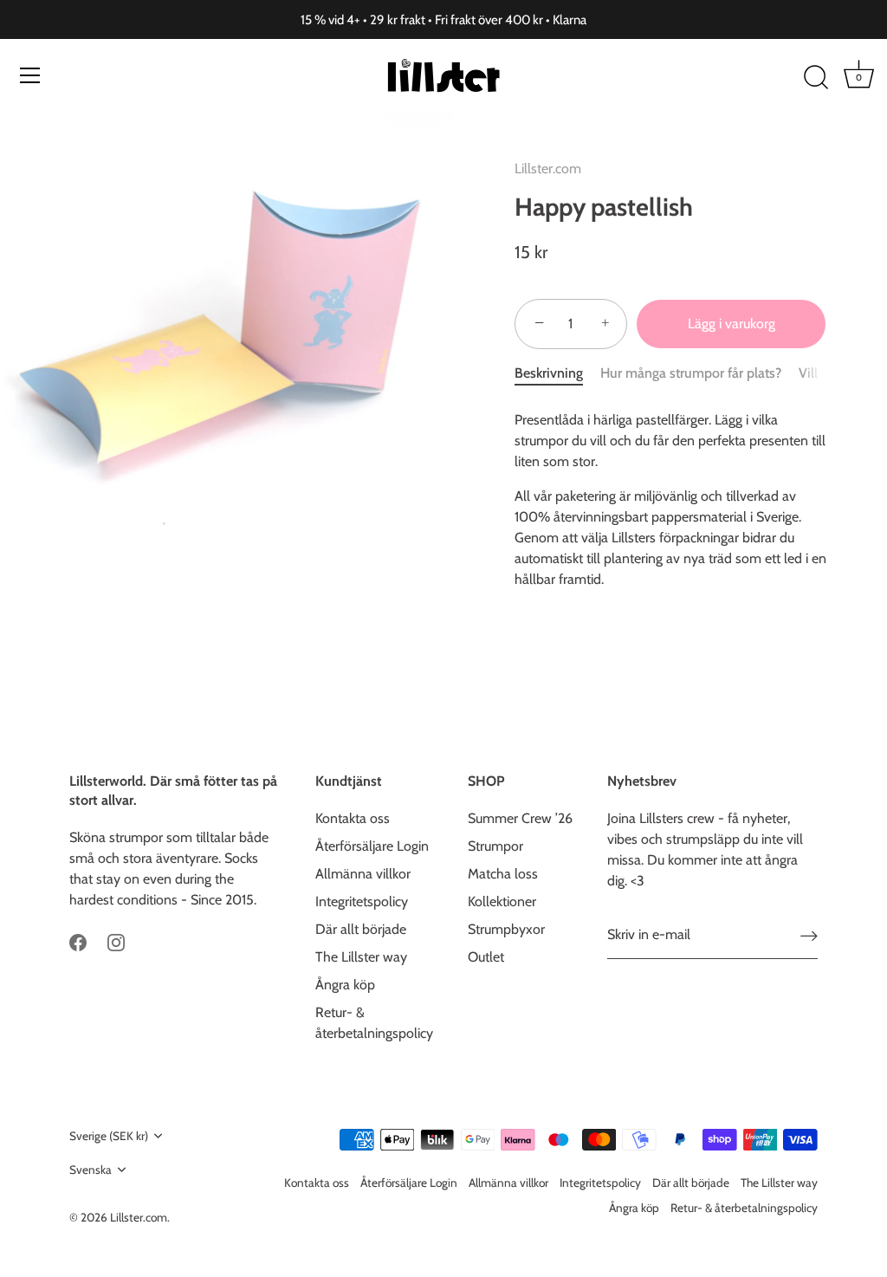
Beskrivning (549, 373)
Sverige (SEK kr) (108, 1136)
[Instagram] (116, 941)
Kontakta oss (352, 818)
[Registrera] (809, 936)
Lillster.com (548, 168)
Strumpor (495, 846)
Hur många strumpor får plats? (690, 373)
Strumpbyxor (506, 929)
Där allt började (360, 929)
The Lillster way (361, 957)
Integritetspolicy (361, 901)
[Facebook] (78, 941)
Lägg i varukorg (731, 323)
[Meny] (30, 75)
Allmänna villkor (363, 873)
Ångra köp (345, 984)
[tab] (557, 373)
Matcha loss (503, 873)
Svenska (90, 1170)
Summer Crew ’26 (520, 818)
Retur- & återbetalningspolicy (744, 1208)
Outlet (486, 957)
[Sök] (816, 78)
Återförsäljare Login (372, 846)
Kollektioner (502, 901)
